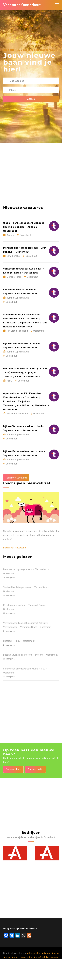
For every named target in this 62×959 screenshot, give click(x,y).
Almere (7, 957)
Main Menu (57, 5)
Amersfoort (39, 957)
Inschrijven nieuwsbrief (15, 547)
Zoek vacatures (13, 769)
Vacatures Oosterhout (22, 5)
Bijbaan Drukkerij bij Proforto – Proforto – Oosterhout (30, 654)
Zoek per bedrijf (35, 769)
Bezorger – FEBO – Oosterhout (18, 641)
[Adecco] (15, 853)
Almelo (55, 953)
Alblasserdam (34, 953)
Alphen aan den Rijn (22, 957)
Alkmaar (46, 953)
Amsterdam (52, 957)
